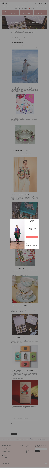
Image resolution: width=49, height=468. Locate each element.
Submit (32, 237)
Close (32, 240)
